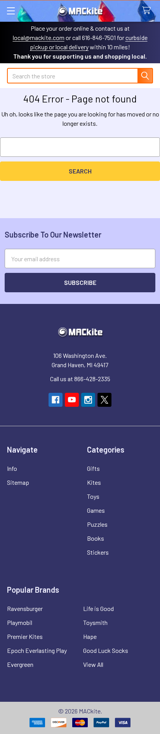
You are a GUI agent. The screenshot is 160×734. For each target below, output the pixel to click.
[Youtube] (72, 400)
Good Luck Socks (105, 650)
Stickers (98, 552)
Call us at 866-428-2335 (80, 378)
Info (12, 468)
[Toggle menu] (10, 10)
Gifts (93, 468)
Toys (93, 496)
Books (95, 538)
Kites (94, 482)
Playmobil (19, 622)
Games (96, 510)
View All (93, 664)
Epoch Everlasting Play (37, 650)
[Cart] (148, 10)
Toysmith (95, 622)
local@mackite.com (38, 37)
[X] (104, 400)
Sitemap (18, 482)
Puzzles (97, 524)
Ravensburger (25, 608)
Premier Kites (25, 636)
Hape (90, 636)
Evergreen (20, 664)
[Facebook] (56, 400)
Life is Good (98, 608)
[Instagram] (88, 400)
